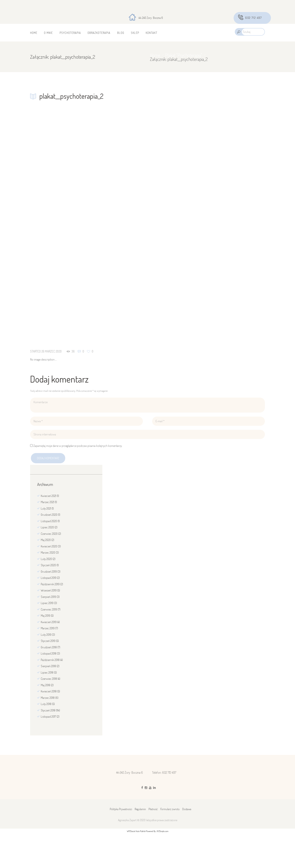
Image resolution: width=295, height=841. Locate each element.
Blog (120, 32)
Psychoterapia (70, 32)
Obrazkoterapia (98, 32)
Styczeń (48, 565)
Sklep (135, 32)
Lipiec (47, 527)
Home (33, 32)
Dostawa (186, 809)
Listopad (49, 521)
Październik (50, 584)
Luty (46, 508)
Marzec (47, 502)
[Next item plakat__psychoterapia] (206, 227)
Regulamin (140, 809)
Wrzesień (49, 590)
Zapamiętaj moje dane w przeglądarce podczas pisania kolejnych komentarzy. (77, 446)
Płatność (153, 809)
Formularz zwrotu (170, 809)
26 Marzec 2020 (51, 351)
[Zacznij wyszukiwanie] (238, 32)
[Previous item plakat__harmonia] (89, 227)
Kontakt (151, 32)
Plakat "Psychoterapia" (183, 55)
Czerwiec (49, 534)
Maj (46, 540)
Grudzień (49, 515)
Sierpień (48, 597)
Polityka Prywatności (121, 809)
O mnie (48, 32)
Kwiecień (48, 496)
